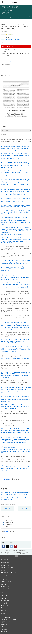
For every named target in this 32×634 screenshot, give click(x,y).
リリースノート (4, 598)
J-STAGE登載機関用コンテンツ (8, 617)
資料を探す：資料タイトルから (8, 562)
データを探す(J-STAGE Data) (8, 572)
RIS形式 (5, 51)
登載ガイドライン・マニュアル (8, 619)
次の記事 (24, 509)
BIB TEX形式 (6, 55)
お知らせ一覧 (4, 595)
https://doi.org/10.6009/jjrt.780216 (12, 39)
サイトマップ (4, 631)
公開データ (3, 584)
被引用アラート (8, 524)
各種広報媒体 (4, 610)
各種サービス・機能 (6, 581)
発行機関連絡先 (6, 64)
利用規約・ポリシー (6, 586)
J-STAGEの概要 (4, 579)
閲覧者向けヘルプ (5, 622)
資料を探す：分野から (6, 565)
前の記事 (7, 509)
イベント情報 (4, 603)
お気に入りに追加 (8, 520)
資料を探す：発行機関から (7, 567)
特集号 (19, 17)
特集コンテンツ (4, 608)
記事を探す (3, 570)
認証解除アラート (8, 527)
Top (16, 556)
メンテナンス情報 (5, 600)
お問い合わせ (4, 629)
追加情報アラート (8, 522)
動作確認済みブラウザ (6, 624)
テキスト (6, 59)
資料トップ (4, 17)
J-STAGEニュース (5, 605)
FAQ (2, 627)
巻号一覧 (12, 17)
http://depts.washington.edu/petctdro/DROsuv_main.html (15, 358)
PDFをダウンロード (9, 47)
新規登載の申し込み (6, 589)
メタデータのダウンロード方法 (9, 61)
